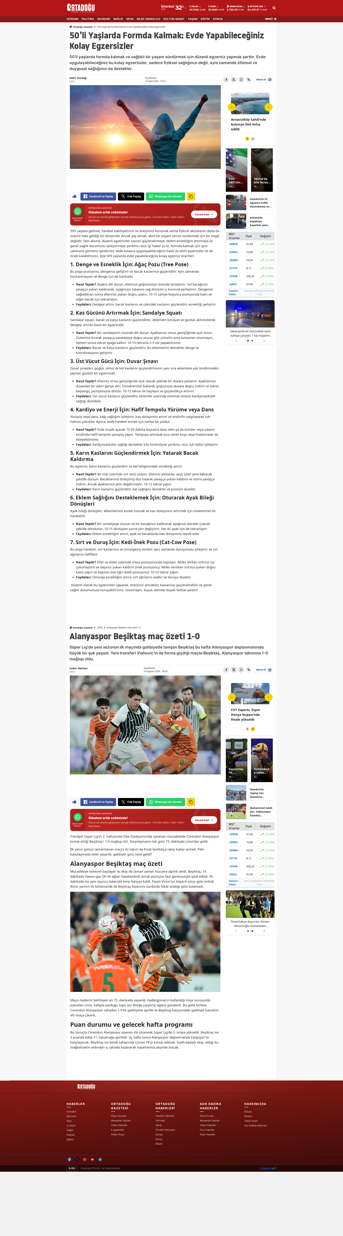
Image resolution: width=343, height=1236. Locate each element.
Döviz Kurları (207, 1116)
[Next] (269, 107)
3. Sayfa (71, 1125)
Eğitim (70, 1139)
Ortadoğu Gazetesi (82, 26)
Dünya (159, 1134)
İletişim (248, 1116)
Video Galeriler (119, 1125)
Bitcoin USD (256, 6)
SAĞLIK (118, 19)
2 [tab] (252, 138)
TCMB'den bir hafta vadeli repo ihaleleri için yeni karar (250, 715)
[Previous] (232, 107)
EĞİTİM (205, 19)
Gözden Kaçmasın (165, 1130)
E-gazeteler (117, 1130)
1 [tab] (247, 138)
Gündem (71, 1111)
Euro (213, 6)
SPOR (129, 19)
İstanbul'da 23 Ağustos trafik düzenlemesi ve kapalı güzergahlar (259, 202)
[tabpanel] (250, 112)
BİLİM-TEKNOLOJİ (148, 19)
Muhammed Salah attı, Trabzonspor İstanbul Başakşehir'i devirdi (261, 811)
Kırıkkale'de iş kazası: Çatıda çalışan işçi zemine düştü (248, 124)
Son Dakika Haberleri (255, 1125)
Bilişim (159, 1143)
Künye (248, 1111)
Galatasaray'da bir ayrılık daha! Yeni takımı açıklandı (250, 333)
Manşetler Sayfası (121, 1120)
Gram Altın (235, 6)
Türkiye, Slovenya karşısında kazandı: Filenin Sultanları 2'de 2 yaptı (250, 924)
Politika (70, 1135)
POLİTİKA (88, 19)
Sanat (159, 1125)
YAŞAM (192, 19)
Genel (159, 1139)
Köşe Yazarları (118, 1116)
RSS (73, 1168)
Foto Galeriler (207, 1130)
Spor (69, 1121)
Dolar (194, 6)
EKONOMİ (103, 19)
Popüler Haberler (165, 1116)
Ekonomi (71, 1116)
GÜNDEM (72, 19)
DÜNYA (218, 19)
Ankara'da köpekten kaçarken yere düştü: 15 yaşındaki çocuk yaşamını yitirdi (260, 221)
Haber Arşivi (118, 1134)
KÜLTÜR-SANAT (174, 19)
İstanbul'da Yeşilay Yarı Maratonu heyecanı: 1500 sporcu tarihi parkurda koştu (259, 793)
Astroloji (160, 1120)
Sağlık (70, 1130)
